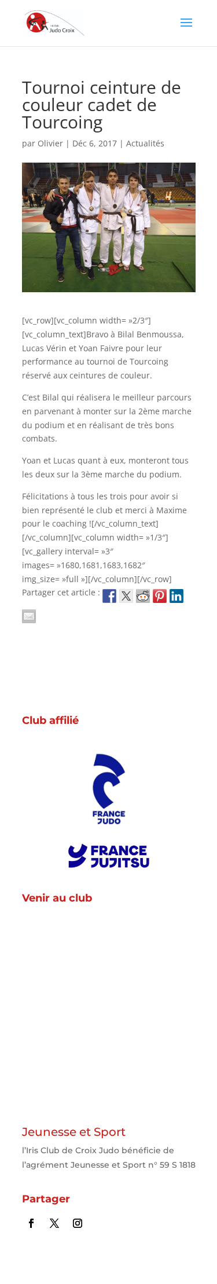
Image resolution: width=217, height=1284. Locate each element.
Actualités (145, 143)
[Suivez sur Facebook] (31, 1223)
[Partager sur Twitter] (126, 596)
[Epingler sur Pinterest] (160, 596)
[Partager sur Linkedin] (176, 596)
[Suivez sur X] (54, 1223)
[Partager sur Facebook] (109, 596)
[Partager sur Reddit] (143, 596)
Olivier (50, 143)
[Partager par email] (29, 616)
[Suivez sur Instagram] (77, 1223)
